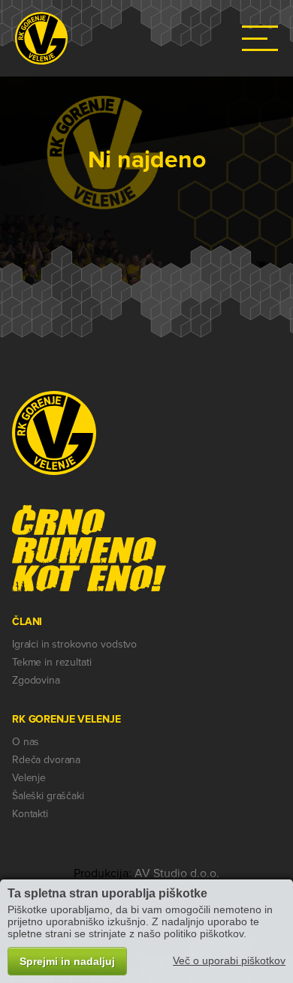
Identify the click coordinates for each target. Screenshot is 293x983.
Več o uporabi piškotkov (229, 960)
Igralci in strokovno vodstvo (74, 644)
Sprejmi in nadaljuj (67, 961)
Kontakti (30, 813)
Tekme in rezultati (51, 662)
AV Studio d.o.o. (176, 873)
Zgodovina (36, 680)
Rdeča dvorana (46, 759)
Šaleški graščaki (48, 795)
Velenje (29, 777)
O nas (25, 741)
